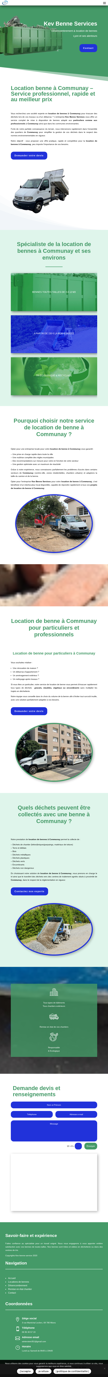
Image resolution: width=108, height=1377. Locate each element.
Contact (88, 48)
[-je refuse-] (104, 1368)
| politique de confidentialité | (72, 1371)
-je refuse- (43, 1371)
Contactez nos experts (29, 891)
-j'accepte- (25, 1371)
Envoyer (91, 1146)
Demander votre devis (29, 155)
